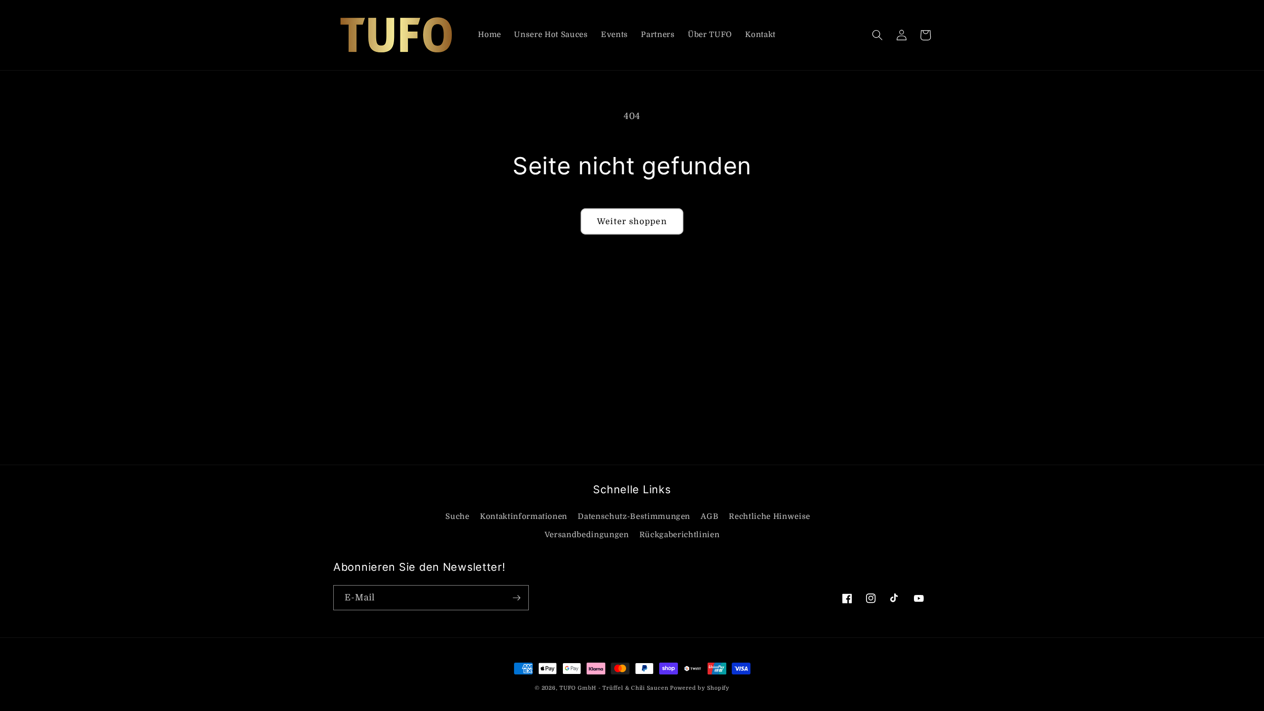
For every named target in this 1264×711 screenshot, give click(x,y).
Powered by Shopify (699, 688)
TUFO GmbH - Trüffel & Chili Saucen (613, 688)
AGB (709, 516)
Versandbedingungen (587, 534)
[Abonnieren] (516, 598)
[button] (877, 35)
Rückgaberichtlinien (679, 534)
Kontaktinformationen (523, 516)
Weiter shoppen (632, 221)
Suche (457, 516)
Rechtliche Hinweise (769, 516)
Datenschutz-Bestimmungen (634, 516)
